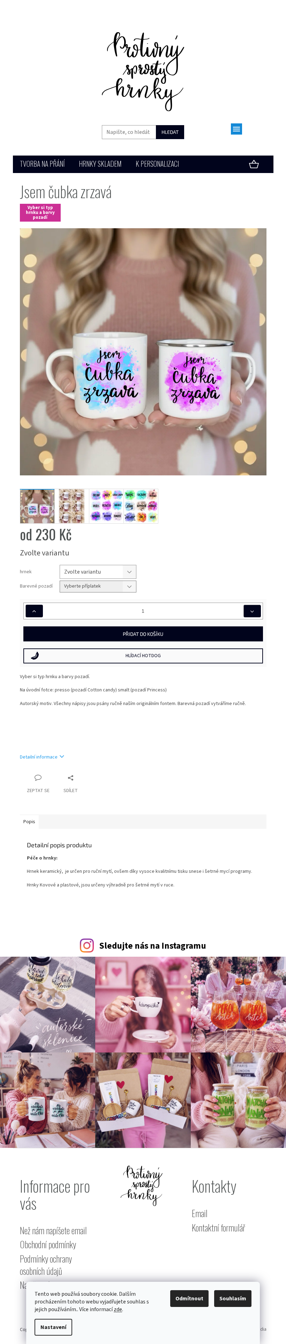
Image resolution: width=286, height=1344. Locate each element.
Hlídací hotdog (143, 655)
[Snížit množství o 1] (252, 611)
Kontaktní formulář (218, 1228)
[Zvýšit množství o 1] (34, 611)
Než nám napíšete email (53, 1230)
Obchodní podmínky (48, 1244)
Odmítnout (189, 1298)
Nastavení (53, 1327)
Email (200, 1213)
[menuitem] (42, 164)
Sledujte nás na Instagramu (152, 946)
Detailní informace (39, 757)
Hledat (170, 132)
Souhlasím (232, 1298)
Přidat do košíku (143, 634)
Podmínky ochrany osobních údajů (46, 1265)
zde (118, 1309)
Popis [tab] (29, 821)
